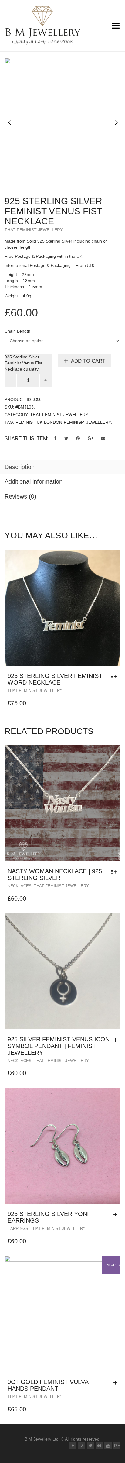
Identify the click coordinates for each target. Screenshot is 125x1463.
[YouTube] (108, 1445)
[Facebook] (72, 1445)
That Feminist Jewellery (34, 229)
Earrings (18, 1228)
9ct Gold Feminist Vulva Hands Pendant (48, 1385)
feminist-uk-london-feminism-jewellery (63, 422)
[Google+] (116, 1445)
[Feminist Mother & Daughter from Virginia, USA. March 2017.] (62, 95)
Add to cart (88, 361)
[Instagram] (81, 1445)
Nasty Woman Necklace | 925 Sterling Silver (55, 874)
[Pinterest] (99, 1445)
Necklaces (20, 886)
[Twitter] (90, 1445)
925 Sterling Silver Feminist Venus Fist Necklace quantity (23, 362)
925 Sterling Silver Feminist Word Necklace (55, 679)
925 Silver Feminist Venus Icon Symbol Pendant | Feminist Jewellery (59, 1046)
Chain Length (17, 331)
